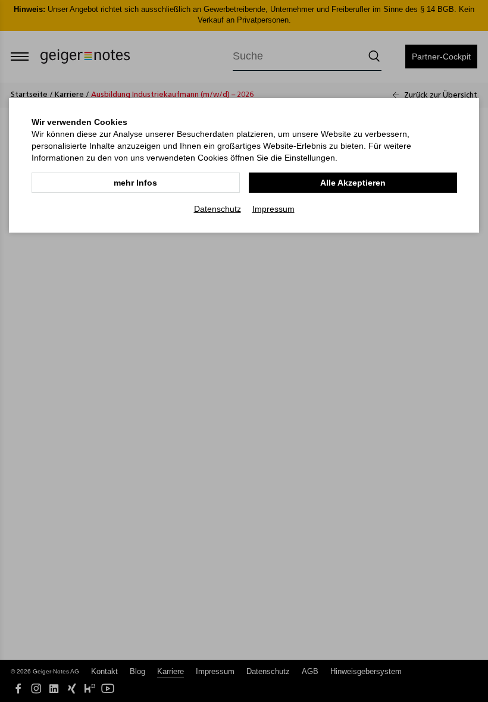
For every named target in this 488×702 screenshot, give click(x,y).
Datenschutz (217, 209)
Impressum (273, 209)
